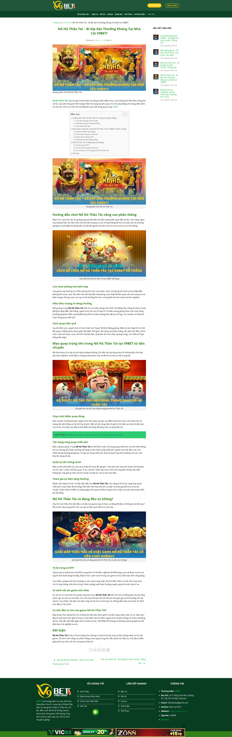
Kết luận (75, 153)
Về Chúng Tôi (83, 14)
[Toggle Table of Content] (124, 114)
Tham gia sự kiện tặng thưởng (87, 139)
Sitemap (165, 719)
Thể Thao (128, 14)
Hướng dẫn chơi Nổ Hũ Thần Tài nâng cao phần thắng (94, 118)
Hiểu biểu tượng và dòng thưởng (88, 123)
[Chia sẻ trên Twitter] (95, 650)
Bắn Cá (95, 14)
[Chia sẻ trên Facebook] (91, 650)
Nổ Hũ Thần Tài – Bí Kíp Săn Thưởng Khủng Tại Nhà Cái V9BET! (169, 78)
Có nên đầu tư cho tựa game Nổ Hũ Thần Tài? (92, 150)
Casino (110, 14)
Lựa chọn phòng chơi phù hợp (87, 121)
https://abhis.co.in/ (178, 711)
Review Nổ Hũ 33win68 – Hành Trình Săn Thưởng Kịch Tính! (168, 93)
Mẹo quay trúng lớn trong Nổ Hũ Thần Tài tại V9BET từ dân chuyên (99, 129)
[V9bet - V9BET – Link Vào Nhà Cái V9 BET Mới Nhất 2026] (65, 5)
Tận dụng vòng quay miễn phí (87, 134)
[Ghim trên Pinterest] (104, 650)
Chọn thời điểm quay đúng (85, 131)
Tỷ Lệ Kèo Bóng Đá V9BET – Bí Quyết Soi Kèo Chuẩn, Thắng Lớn (169, 39)
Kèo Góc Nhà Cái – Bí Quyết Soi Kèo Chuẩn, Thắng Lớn (169, 65)
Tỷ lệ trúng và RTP (82, 145)
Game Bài (119, 14)
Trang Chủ (57, 22)
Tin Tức (151, 14)
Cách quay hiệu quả (83, 126)
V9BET (115, 106)
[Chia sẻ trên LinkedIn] (108, 650)
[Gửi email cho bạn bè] (99, 650)
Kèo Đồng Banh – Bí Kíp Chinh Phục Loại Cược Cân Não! (169, 52)
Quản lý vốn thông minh (85, 137)
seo (110, 40)
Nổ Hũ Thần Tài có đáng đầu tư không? (88, 142)
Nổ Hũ (102, 14)
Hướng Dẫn (139, 14)
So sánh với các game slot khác (87, 148)
